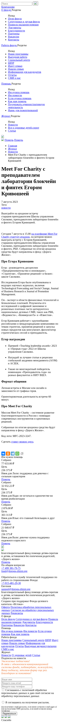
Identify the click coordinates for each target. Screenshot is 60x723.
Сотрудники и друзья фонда (24, 21)
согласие (45, 693)
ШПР (11, 63)
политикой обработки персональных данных (24, 691)
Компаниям (7, 7)
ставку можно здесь (22, 441)
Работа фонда (9, 45)
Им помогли (15, 95)
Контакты (13, 39)
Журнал (6, 116)
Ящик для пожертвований (23, 110)
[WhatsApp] (17, 454)
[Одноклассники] (8, 454)
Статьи (12, 130)
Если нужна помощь (19, 98)
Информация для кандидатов (24, 72)
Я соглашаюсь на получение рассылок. (29, 706)
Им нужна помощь (18, 92)
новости (6, 207)
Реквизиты (17, 613)
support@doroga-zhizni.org (15, 589)
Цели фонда (15, 18)
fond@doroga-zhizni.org (14, 571)
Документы (14, 27)
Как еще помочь (17, 101)
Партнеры (14, 33)
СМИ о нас (14, 78)
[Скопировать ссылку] (22, 454)
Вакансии (13, 36)
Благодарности (16, 30)
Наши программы (18, 54)
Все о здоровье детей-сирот (23, 127)
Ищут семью (15, 66)
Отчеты (12, 75)
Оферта (5, 607)
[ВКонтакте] (3, 454)
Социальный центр (19, 60)
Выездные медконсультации (40, 646)
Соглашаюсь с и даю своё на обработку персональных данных (27, 693)
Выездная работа (17, 57)
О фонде (6, 10)
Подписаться (9, 713)
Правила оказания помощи (23, 24)
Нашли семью (16, 69)
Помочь (5, 479)
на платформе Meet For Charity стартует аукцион (29, 235)
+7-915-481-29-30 (11, 583)
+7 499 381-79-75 (10, 568)
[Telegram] (13, 454)
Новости (13, 124)
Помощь (6, 83)
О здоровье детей (22, 655)
